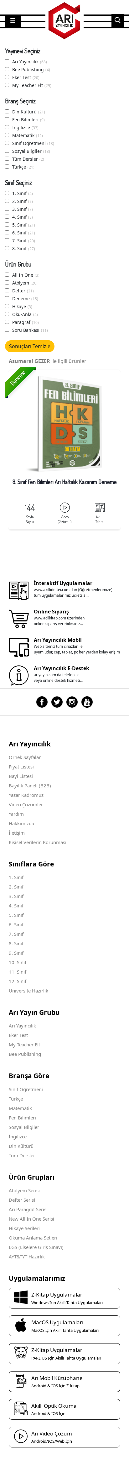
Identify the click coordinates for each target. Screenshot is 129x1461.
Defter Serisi (22, 1200)
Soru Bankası (30, 330)
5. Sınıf (23, 225)
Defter (23, 291)
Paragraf (25, 322)
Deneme (25, 299)
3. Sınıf (22, 209)
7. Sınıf (23, 241)
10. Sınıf (17, 962)
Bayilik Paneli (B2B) (30, 785)
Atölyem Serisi (24, 1190)
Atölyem (25, 283)
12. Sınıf (17, 981)
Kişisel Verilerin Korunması (37, 842)
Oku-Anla (25, 314)
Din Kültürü (28, 112)
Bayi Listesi (21, 776)
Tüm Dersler (28, 159)
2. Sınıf (22, 201)
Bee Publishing (31, 69)
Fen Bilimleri (28, 120)
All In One (25, 275)
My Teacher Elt (31, 85)
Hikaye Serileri (24, 1228)
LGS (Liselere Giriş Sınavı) (36, 1247)
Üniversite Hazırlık (28, 990)
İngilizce (25, 127)
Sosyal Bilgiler (31, 151)
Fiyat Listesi (21, 766)
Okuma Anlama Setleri (33, 1237)
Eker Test (25, 77)
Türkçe (23, 167)
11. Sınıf (17, 972)
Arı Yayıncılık (29, 62)
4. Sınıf (22, 217)
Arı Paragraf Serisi (28, 1209)
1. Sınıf (22, 193)
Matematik (27, 135)
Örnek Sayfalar (25, 757)
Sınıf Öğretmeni (33, 143)
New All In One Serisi (31, 1219)
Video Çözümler (26, 804)
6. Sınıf (23, 233)
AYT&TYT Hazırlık (27, 1256)
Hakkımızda (21, 823)
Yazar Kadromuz (26, 795)
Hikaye (22, 306)
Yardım (16, 814)
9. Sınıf (16, 953)
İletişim (17, 833)
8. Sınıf (23, 248)
